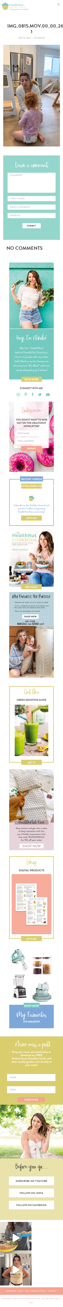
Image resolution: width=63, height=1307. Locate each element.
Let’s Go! (31, 518)
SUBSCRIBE (31, 1100)
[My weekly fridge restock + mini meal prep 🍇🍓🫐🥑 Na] (16, 1269)
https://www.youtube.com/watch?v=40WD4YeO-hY (31, 486)
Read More (32, 379)
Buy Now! (31, 587)
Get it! (32, 762)
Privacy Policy (38, 1291)
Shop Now (31, 1006)
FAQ (27, 1291)
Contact (52, 1291)
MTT (31, 1302)
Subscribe (11, 1291)
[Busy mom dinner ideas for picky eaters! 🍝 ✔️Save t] (16, 1238)
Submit (31, 448)
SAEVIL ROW (54, 1298)
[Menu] (58, 4)
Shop (20, 1291)
